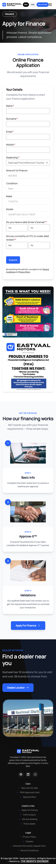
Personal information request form (29, 845)
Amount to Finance (16, 170)
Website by (28, 861)
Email (10, 131)
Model (9, 209)
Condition (12, 183)
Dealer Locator (16, 687)
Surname (12, 118)
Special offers (29, 797)
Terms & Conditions (29, 850)
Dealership (13, 157)
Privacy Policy (24, 272)
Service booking (29, 819)
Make (9, 196)
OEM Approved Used (29, 792)
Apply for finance (30, 810)
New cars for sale (29, 787)
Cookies (29, 841)
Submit (13, 260)
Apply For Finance (26, 625)
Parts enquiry (29, 814)
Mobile (10, 144)
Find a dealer (30, 823)
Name (10, 105)
